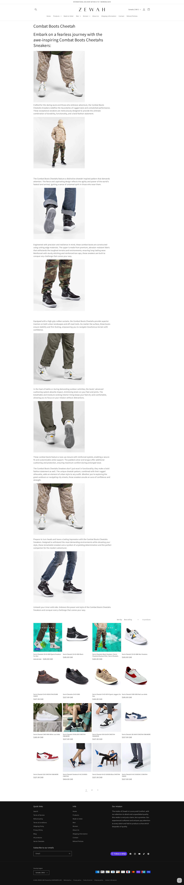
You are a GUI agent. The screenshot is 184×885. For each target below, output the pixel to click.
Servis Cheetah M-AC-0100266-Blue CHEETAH (106, 774)
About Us (76, 830)
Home (75, 811)
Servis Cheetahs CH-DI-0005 (71, 694)
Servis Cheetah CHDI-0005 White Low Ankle (46, 734)
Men (74, 822)
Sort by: (119, 620)
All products (37, 838)
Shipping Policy (38, 826)
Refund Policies (78, 841)
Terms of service (87, 880)
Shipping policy (98, 880)
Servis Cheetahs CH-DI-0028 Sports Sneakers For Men (47, 655)
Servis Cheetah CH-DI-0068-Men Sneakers (134, 654)
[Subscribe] (69, 853)
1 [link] (86, 790)
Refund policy (38, 819)
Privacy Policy (38, 830)
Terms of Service (39, 815)
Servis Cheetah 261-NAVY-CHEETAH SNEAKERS (136, 734)
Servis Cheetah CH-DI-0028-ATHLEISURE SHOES (45, 695)
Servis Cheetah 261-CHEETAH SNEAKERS (45, 774)
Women (75, 826)
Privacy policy (77, 880)
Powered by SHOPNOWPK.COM (53, 880)
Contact (75, 838)
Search (35, 811)
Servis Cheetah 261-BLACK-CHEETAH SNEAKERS (103, 735)
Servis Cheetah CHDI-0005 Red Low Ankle (134, 694)
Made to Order (78, 819)
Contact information (111, 880)
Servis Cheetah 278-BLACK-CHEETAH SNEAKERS (74, 735)
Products (76, 815)
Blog (35, 834)
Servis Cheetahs (38, 841)
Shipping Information (80, 834)
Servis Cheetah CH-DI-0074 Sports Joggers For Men (106, 695)
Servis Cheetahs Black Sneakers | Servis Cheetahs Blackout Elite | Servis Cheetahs (105, 655)
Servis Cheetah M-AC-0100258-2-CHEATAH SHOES (134, 775)
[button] (35, 9)
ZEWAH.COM (41, 880)
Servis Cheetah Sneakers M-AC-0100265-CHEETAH (75, 775)
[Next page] (97, 790)
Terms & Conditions (40, 822)
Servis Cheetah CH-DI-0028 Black (73, 654)
